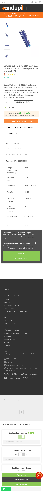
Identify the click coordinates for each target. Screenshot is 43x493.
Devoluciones (8, 336)
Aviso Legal (8, 321)
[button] (21, 442)
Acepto (21, 253)
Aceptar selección (21, 480)
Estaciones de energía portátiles (15, 311)
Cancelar (21, 489)
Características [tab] (14, 149)
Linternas (7, 302)
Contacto (7, 345)
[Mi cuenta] (33, 2)
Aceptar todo (21, 475)
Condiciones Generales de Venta (15, 333)
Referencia (9, 161)
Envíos (6, 318)
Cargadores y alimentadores (14, 296)
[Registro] (36, 2)
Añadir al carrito (23, 102)
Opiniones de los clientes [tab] (18, 155)
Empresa (7, 327)
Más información (9, 248)
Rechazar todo (21, 259)
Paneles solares (9, 308)
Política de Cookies (10, 324)
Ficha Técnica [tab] (12, 143)
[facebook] (21, 412)
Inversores (7, 299)
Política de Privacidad (11, 330)
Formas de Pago (9, 339)
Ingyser (19, 400)
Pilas (5, 293)
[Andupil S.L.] (12, 8)
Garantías (7, 342)
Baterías (6, 290)
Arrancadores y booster (12, 305)
